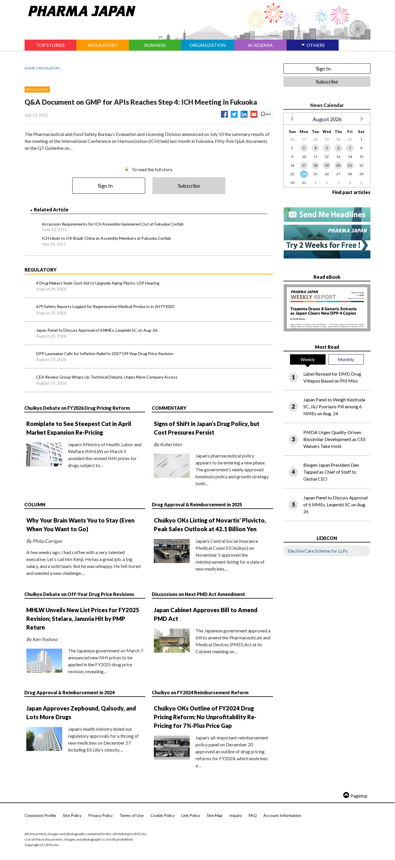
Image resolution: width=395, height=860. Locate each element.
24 (304, 174)
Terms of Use (131, 815)
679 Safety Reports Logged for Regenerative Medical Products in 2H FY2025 (105, 306)
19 (327, 165)
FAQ (253, 815)
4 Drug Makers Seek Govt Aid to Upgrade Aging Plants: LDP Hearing (97, 282)
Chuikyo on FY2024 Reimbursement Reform (200, 692)
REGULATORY (49, 68)
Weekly (307, 359)
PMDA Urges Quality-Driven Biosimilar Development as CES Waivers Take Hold (334, 439)
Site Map (215, 815)
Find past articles (351, 192)
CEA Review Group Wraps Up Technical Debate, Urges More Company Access (107, 376)
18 (315, 165)
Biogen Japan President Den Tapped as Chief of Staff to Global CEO (331, 471)
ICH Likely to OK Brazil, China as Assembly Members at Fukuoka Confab (106, 238)
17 (304, 165)
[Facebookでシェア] (224, 113)
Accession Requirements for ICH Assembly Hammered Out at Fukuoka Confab (113, 224)
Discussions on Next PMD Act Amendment (198, 594)
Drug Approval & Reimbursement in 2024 (69, 692)
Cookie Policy (162, 815)
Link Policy (190, 815)
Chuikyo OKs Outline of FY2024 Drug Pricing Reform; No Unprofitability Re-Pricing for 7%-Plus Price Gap (205, 717)
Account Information (282, 815)
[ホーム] (80, 9)
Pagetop (359, 795)
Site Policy (72, 815)
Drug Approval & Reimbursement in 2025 (197, 504)
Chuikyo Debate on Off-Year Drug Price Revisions (79, 594)
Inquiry (235, 815)
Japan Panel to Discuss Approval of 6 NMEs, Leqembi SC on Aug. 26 (96, 330)
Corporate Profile (40, 815)
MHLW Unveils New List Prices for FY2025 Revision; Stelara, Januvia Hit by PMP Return (82, 618)
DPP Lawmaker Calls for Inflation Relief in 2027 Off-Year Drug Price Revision (104, 353)
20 (338, 165)
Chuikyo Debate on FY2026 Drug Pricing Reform (77, 408)
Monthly (346, 359)
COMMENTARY (169, 408)
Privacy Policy (100, 815)
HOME (30, 68)
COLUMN (34, 504)
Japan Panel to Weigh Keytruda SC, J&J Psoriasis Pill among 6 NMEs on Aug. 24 (334, 406)
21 (350, 165)
